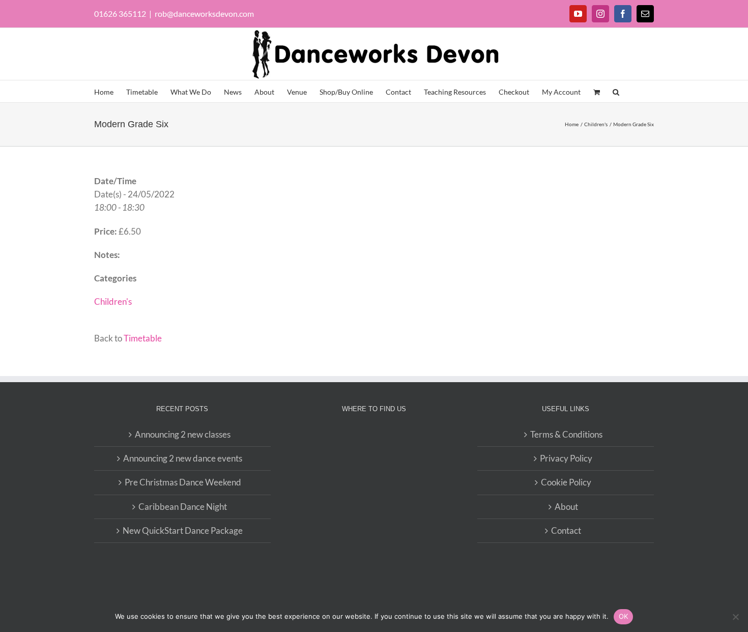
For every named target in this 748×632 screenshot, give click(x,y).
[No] (735, 617)
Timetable (143, 338)
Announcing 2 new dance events (182, 458)
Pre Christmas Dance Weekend (183, 482)
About (566, 506)
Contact (566, 530)
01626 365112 (120, 13)
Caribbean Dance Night (182, 506)
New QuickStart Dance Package (183, 530)
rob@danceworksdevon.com (204, 13)
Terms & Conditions (566, 434)
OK (623, 616)
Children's (113, 301)
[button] (616, 91)
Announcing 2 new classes (183, 434)
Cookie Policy (566, 482)
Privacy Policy (566, 458)
